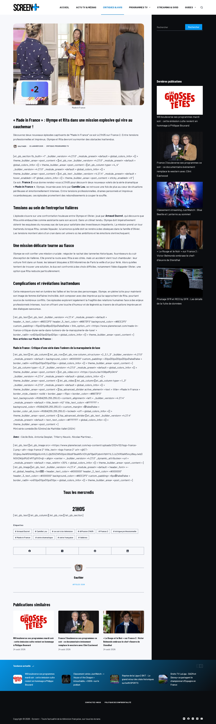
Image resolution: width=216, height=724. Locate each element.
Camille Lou (41, 531)
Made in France (22, 537)
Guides (189, 7)
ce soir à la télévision (62, 531)
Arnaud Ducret (22, 531)
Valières (82, 537)
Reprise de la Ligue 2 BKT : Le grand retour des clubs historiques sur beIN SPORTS (138, 679)
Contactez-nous (93, 702)
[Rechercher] (202, 7)
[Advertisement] (180, 55)
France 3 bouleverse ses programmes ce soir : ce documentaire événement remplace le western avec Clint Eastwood (78, 641)
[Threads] (197, 719)
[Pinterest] (95, 551)
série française (65, 537)
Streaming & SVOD (167, 7)
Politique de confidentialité (118, 702)
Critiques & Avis (112, 7)
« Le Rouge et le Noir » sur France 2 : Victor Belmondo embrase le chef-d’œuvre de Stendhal (123, 641)
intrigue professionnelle (124, 531)
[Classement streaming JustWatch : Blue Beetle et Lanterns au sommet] (180, 195)
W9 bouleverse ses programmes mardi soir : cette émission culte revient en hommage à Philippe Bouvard (33, 641)
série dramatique (44, 537)
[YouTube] (184, 719)
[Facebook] (29, 551)
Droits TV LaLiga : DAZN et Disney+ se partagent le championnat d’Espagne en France (183, 679)
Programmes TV (138, 7)
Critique (50, 146)
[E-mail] (202, 719)
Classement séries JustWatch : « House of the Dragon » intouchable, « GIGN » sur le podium (88, 679)
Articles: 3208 (79, 584)
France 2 (103, 531)
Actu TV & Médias (86, 7)
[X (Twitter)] (62, 551)
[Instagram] (193, 719)
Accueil (64, 7)
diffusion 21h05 (85, 531)
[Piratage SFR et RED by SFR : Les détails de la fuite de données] (180, 281)
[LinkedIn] (127, 551)
